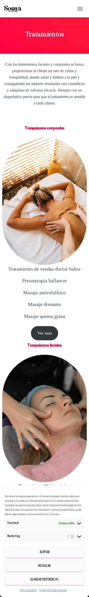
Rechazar (44, 566)
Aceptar (45, 552)
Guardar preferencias (44, 579)
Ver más (44, 333)
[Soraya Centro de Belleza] (14, 8)
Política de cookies (28, 590)
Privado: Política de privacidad (53, 590)
